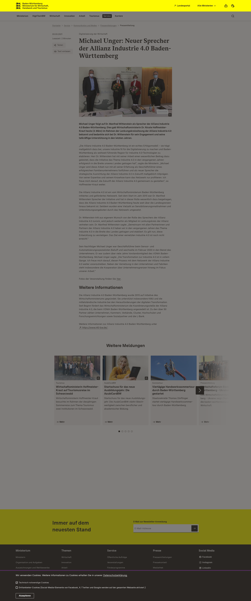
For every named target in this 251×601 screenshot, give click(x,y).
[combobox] (207, 6)
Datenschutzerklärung (115, 575)
